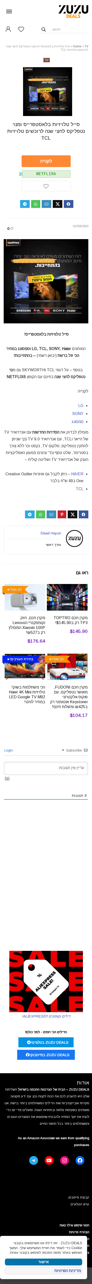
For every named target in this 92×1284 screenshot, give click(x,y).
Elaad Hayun (50, 533)
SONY (77, 414)
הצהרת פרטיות (79, 1232)
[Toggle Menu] (9, 11)
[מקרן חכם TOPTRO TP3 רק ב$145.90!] (67, 587)
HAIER (77, 474)
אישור (43, 1262)
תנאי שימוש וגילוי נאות (74, 1225)
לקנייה (46, 161)
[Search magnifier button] (43, 29)
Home (77, 46)
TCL (79, 489)
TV (86, 46)
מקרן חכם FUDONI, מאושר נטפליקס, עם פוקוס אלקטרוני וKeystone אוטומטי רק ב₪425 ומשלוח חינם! (69, 697)
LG (80, 405)
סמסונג (77, 422)
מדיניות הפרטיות (67, 1271)
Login (9, 750)
